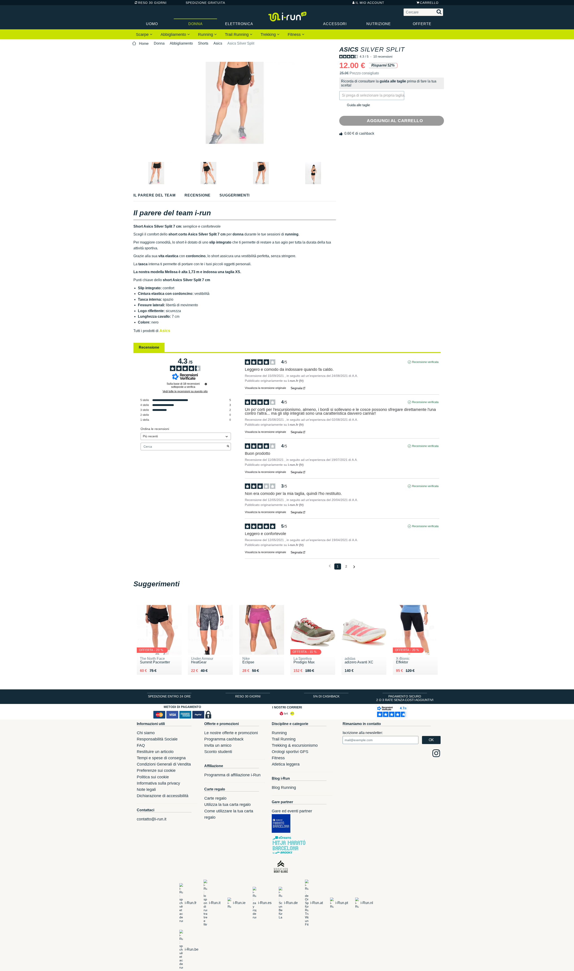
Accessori (335, 24)
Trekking (269, 34)
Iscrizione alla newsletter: (363, 733)
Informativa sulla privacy (158, 783)
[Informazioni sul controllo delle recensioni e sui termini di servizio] (206, 384)
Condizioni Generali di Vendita (164, 764)
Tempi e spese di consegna (161, 758)
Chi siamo (146, 733)
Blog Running (284, 787)
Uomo (152, 24)
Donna (195, 24)
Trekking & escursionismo (295, 745)
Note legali (146, 789)
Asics (217, 43)
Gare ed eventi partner (292, 811)
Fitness (295, 34)
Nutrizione (378, 24)
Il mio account (370, 2)
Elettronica (239, 24)
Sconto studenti (218, 751)
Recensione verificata (425, 362)
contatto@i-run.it (151, 819)
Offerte (422, 24)
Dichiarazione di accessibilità (162, 796)
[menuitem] (144, 34)
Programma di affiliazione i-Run (232, 775)
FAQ (141, 745)
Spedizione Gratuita (204, 2)
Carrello (429, 2)
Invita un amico (217, 745)
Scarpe (143, 34)
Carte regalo (215, 798)
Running (206, 34)
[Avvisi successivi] (354, 567)
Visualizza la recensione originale (265, 388)
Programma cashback (224, 739)
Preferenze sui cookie (156, 770)
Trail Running (237, 34)
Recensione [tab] (149, 347)
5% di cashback (326, 696)
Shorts (203, 43)
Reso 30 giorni (152, 2)
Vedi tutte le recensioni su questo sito (185, 391)
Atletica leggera (286, 764)
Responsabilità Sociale (157, 739)
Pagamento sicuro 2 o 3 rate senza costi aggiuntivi (404, 698)
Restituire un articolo (155, 751)
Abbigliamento (174, 34)
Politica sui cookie (153, 777)
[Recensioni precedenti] (329, 566)
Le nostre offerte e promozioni (231, 733)
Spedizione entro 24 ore (169, 696)
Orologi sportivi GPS (290, 751)
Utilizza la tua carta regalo (227, 804)
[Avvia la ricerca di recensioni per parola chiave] (228, 446)
